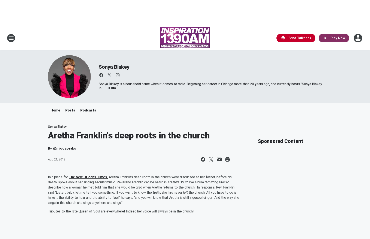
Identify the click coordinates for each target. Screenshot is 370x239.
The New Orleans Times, (88, 177)
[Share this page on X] (211, 159)
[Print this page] (227, 159)
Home (55, 110)
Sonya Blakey (114, 67)
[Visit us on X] (109, 75)
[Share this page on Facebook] (203, 159)
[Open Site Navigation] (11, 38)
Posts (70, 110)
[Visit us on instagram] (117, 75)
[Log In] (358, 38)
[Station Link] (185, 38)
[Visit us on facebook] (101, 75)
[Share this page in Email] (219, 159)
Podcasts (88, 110)
